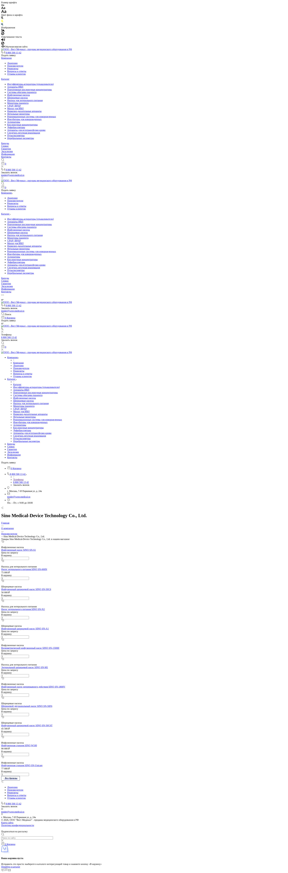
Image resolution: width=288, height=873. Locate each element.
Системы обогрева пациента (21, 92)
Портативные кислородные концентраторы (29, 89)
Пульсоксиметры (16, 135)
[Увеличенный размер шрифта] (3, 12)
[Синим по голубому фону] (2, 25)
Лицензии (12, 63)
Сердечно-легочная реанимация (23, 133)
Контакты (6, 157)
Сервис (5, 146)
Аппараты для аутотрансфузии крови (26, 130)
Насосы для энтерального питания (25, 100)
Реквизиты (12, 68)
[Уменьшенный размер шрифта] (2, 5)
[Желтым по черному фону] (2, 21)
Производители (15, 66)
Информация (8, 154)
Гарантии (6, 148)
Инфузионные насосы (18, 95)
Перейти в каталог (10, 866)
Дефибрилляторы (16, 127)
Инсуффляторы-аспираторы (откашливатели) (30, 84)
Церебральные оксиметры (20, 138)
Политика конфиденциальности (17, 825)
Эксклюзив (7, 151)
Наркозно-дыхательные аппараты (24, 111)
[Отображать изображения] (3, 30)
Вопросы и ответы (16, 71)
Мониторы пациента (17, 103)
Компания (6, 58)
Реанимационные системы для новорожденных (31, 116)
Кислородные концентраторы (22, 124)
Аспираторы (13, 122)
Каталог (5, 79)
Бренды (5, 143)
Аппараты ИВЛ (15, 87)
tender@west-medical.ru (12, 175)
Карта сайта (7, 822)
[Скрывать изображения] (2, 34)
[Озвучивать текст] (3, 40)
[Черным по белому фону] (2, 18)
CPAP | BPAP (14, 106)
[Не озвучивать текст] (2, 44)
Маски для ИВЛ (15, 108)
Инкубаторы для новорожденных (24, 119)
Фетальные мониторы (18, 114)
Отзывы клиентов (16, 74)
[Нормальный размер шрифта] (3, 8)
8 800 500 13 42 (13, 52)
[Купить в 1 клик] (2, 542)
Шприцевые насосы (17, 97)
